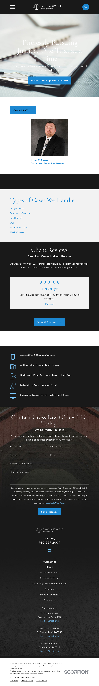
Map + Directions (49, 621)
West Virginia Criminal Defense (49, 583)
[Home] (48, 7)
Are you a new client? (21, 463)
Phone (13, 455)
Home (49, 567)
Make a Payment (49, 594)
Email (53, 455)
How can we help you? (22, 472)
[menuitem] (14, 680)
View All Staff (20, 110)
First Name (16, 446)
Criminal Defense (49, 578)
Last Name (56, 446)
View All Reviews (47, 322)
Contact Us (49, 600)
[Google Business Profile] (49, 550)
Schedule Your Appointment (47, 80)
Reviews (49, 589)
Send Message (49, 512)
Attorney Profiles (49, 572)
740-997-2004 (49, 542)
